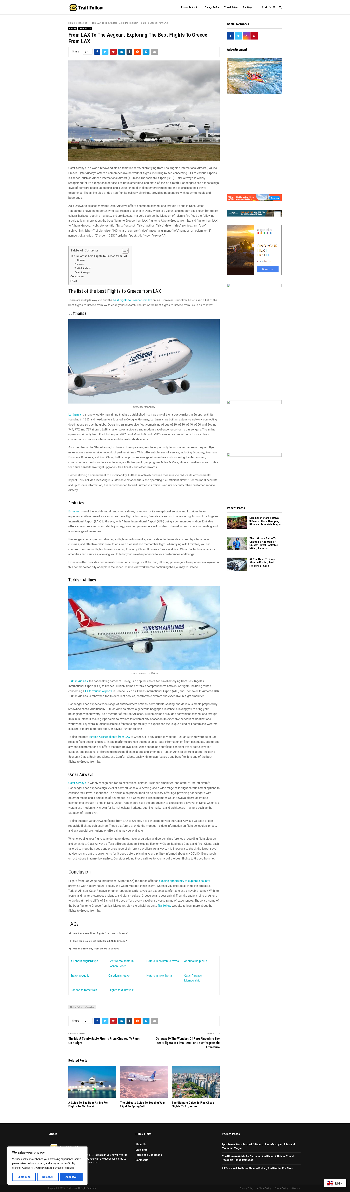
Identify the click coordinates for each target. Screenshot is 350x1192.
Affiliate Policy (264, 1188)
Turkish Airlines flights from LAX (109, 737)
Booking (247, 7)
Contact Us (141, 1159)
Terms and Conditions (148, 1154)
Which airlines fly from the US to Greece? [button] (96, 948)
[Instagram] (271, 7)
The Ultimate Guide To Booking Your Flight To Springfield (142, 1104)
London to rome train (84, 990)
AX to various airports (98, 691)
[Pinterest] (275, 7)
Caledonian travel (119, 975)
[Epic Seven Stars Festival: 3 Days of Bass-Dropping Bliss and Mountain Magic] (237, 522)
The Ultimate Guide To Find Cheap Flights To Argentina (193, 1104)
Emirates (79, 264)
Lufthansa (80, 260)
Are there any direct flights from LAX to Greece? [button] (101, 933)
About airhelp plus (195, 961)
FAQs (73, 280)
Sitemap (295, 1188)
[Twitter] (267, 7)
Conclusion (77, 276)
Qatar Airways (82, 272)
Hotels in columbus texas (162, 961)
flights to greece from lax (82, 1007)
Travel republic (80, 975)
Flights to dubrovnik (121, 990)
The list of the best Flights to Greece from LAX (99, 256)
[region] (47, 1165)
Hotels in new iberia (159, 975)
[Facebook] (263, 7)
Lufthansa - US (85, 28)
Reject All (47, 1176)
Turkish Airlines (83, 268)
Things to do (212, 7)
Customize (24, 1176)
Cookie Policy (281, 1188)
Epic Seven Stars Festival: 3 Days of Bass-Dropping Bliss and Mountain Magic (265, 521)
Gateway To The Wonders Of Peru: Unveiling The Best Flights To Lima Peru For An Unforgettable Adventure (188, 1042)
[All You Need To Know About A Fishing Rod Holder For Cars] (237, 564)
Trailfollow (164, 905)
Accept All (71, 1176)
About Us (140, 1144)
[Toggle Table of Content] (123, 251)
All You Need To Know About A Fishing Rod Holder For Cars (262, 562)
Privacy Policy (247, 1188)
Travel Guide (231, 7)
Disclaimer (142, 1149)
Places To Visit (189, 7)
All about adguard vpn (84, 961)
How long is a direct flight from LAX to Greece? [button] (100, 941)
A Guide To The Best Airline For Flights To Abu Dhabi (88, 1104)
